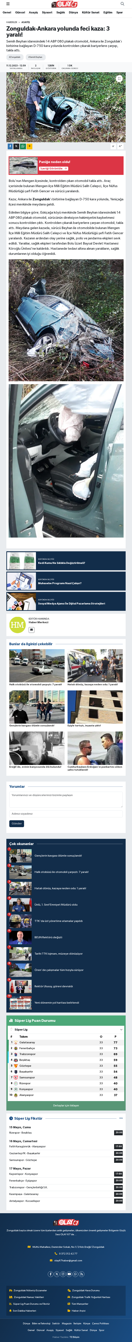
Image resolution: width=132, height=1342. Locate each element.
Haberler (11, 22)
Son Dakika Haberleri (24, 1310)
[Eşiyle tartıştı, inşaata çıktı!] (95, 706)
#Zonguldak (14, 57)
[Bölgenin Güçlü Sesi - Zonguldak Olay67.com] (64, 4)
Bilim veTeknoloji (41, 1323)
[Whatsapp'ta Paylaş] (23, 146)
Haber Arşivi (78, 1310)
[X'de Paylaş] (16, 146)
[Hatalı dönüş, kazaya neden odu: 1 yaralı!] (95, 665)
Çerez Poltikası (100, 1323)
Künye (86, 1323)
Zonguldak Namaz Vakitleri (29, 1297)
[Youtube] (69, 1274)
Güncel (20, 12)
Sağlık (60, 12)
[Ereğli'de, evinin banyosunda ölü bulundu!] (37, 748)
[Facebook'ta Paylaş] (10, 146)
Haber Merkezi (38, 622)
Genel (7, 12)
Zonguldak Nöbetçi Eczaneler (30, 1290)
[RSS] (81, 1274)
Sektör (56, 1323)
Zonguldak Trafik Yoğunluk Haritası (91, 1297)
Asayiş (33, 12)
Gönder (17, 823)
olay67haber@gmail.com (68, 1260)
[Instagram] (63, 1274)
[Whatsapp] (75, 1274)
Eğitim (107, 12)
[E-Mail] (31, 630)
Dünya (73, 12)
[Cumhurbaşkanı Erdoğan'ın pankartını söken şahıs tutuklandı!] (95, 748)
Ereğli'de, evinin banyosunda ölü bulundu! (35, 767)
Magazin (67, 1323)
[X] (57, 1274)
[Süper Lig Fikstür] (121, 1118)
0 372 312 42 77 (68, 1253)
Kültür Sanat (91, 12)
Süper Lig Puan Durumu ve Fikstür (31, 1304)
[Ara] (122, 4)
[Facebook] (50, 1274)
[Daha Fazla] (29, 146)
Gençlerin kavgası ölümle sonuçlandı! (31, 725)
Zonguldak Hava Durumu (86, 1290)
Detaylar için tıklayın (66, 1105)
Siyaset (47, 12)
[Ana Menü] (8, 4)
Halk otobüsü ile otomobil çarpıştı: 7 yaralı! (35, 684)
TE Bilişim (74, 1337)
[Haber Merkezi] (17, 624)
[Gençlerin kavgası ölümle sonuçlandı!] (37, 706)
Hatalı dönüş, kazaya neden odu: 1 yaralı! (93, 684)
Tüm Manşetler (80, 1304)
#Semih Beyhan (35, 57)
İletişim (77, 1323)
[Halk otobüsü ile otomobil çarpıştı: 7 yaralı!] (37, 665)
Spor (119, 12)
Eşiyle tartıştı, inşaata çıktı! (84, 725)
